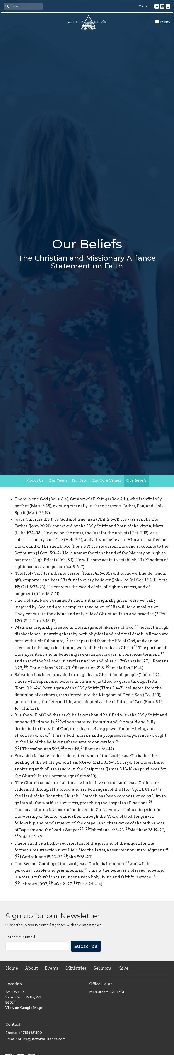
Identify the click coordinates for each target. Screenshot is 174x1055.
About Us (35, 480)
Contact (145, 6)
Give (123, 968)
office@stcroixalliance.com (42, 1039)
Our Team (58, 480)
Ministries (76, 968)
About (31, 968)
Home (11, 968)
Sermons (103, 968)
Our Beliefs (136, 480)
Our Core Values (106, 480)
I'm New (79, 480)
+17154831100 (30, 1033)
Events (52, 968)
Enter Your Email (20, 937)
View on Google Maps (24, 1008)
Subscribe (86, 946)
